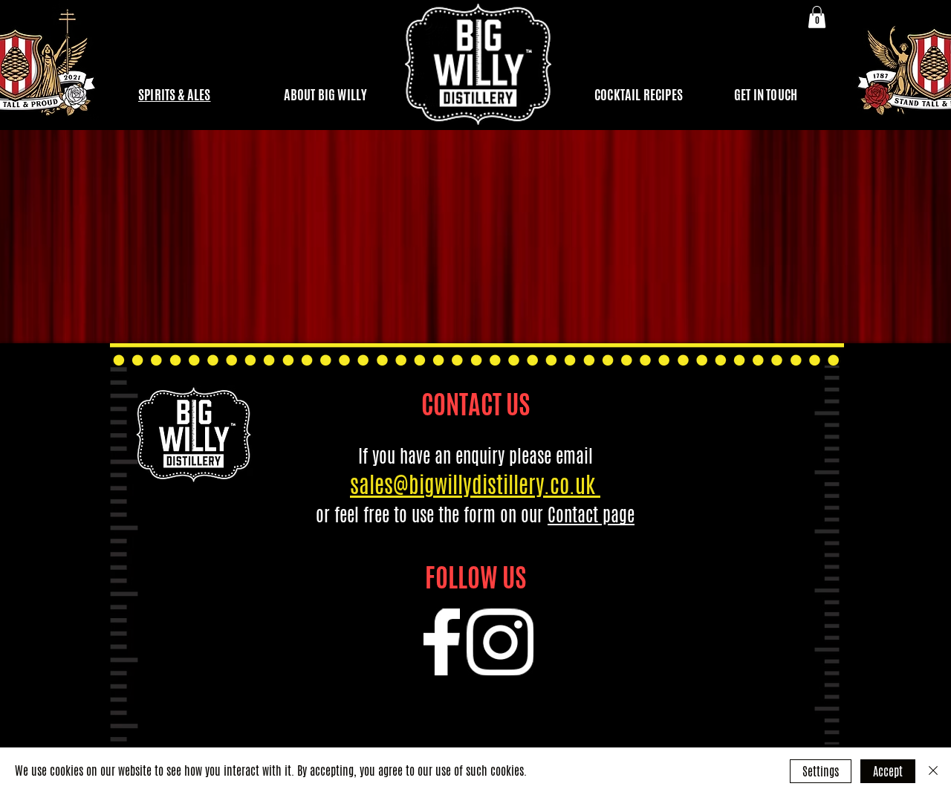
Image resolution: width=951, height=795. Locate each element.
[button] (817, 17)
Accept (888, 771)
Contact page (591, 515)
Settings (820, 771)
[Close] (933, 771)
